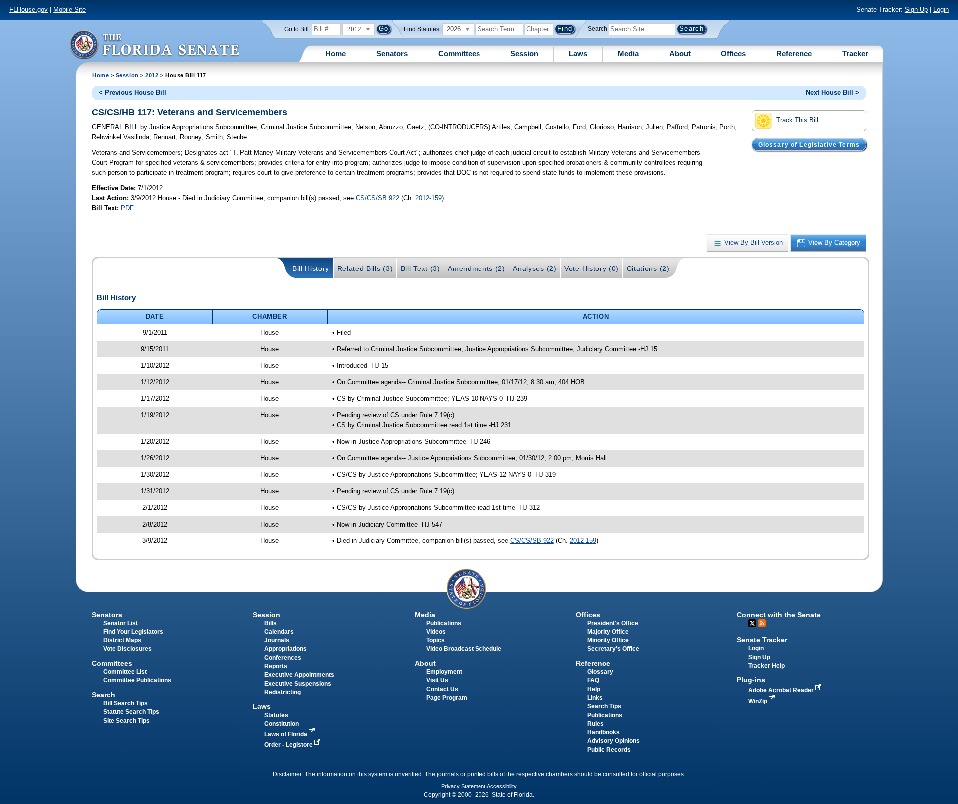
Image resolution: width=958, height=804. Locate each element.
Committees (459, 53)
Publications (443, 623)
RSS (762, 623)
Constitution (281, 724)
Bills (270, 623)
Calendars (279, 632)
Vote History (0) (591, 268)
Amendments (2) (476, 268)
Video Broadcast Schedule (463, 649)
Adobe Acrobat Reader (781, 690)
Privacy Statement (463, 786)
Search (597, 29)
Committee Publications (137, 680)
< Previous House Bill (132, 92)
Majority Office (608, 632)
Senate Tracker (762, 640)
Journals (276, 640)
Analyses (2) (534, 268)
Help (593, 689)
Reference (794, 53)
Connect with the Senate (779, 615)
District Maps (122, 640)
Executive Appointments (299, 675)
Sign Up (916, 9)
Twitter (752, 623)
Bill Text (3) (420, 268)
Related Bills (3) (365, 268)
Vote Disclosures (127, 649)
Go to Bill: (297, 29)
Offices (733, 53)
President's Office (612, 623)
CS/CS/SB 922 (377, 198)
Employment (444, 672)
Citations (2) (648, 268)
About (680, 53)
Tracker (855, 53)
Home (335, 53)
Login (941, 9)
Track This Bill (797, 120)
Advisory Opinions (613, 741)
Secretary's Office (613, 649)
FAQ (593, 680)
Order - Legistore (289, 745)
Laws (578, 53)
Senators (392, 53)
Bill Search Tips (125, 703)
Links (595, 698)
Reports (275, 666)
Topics (435, 640)
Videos (436, 632)
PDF (127, 208)
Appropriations (285, 649)
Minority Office (608, 640)
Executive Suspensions (297, 684)
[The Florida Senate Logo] (154, 44)
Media (628, 53)
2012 (151, 75)
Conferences (282, 658)
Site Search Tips (126, 721)
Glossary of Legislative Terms (809, 144)
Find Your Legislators (133, 632)
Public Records (609, 750)
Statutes (276, 715)
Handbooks (603, 732)
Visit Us (437, 680)
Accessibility (502, 786)
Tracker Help (766, 666)
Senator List (120, 623)
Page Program (446, 698)
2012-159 (428, 198)
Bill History (310, 268)
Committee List (125, 672)
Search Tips (604, 706)
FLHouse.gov (28, 9)
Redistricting (282, 692)
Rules (595, 724)
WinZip (758, 701)
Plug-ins (751, 680)
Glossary (600, 672)
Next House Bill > (832, 92)
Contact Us (442, 689)
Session (524, 53)
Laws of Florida (286, 734)
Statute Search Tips (131, 712)
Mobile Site (69, 9)
